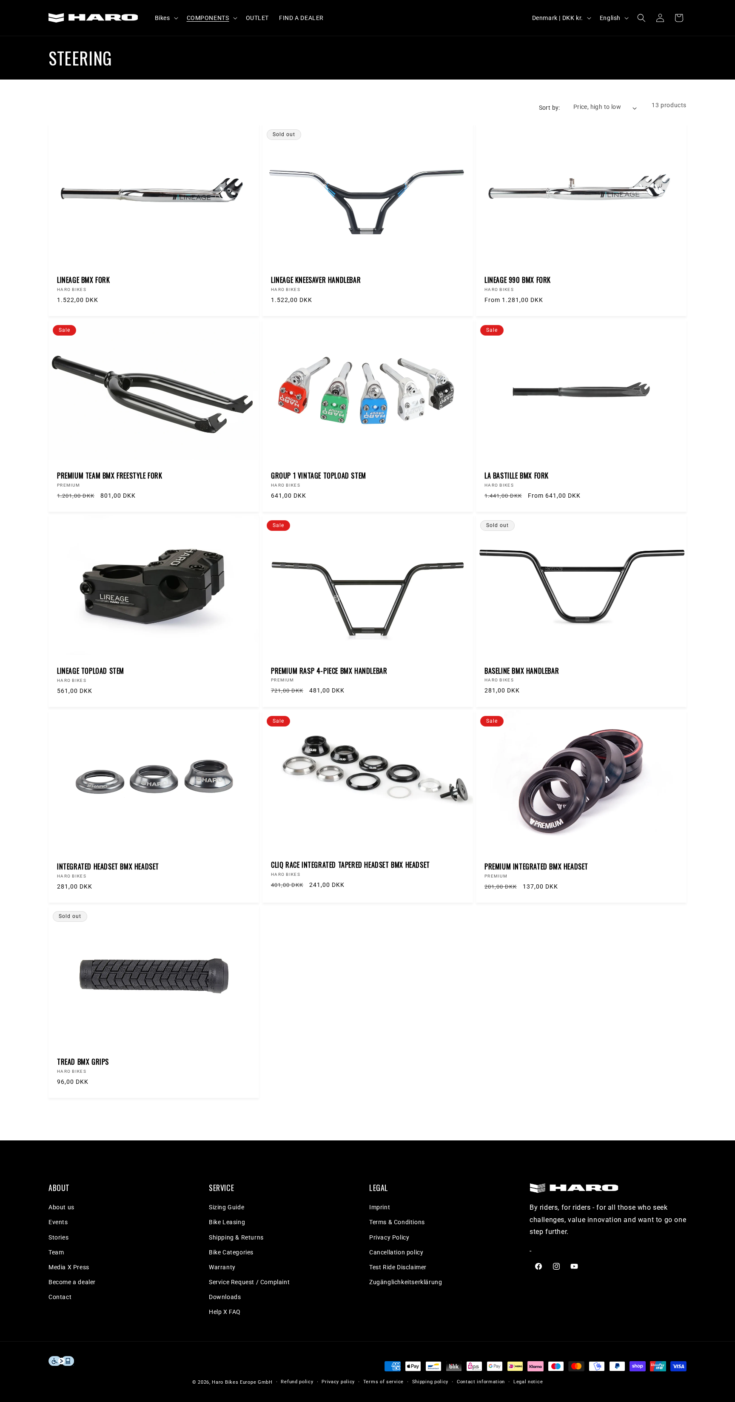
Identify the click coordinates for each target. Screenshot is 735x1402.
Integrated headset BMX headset (108, 866)
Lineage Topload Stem (90, 671)
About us (61, 1207)
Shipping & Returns (236, 1237)
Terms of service (383, 1382)
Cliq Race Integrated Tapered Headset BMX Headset (350, 865)
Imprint (379, 1207)
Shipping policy (430, 1382)
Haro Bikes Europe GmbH (242, 1382)
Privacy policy (338, 1382)
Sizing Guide (226, 1207)
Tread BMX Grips (83, 1061)
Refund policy (297, 1382)
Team (56, 1252)
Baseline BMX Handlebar (521, 671)
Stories (58, 1237)
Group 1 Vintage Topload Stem (318, 475)
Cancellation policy (396, 1252)
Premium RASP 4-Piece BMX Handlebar (329, 671)
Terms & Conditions (397, 1222)
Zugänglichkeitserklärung (405, 1282)
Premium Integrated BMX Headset (536, 866)
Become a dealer (72, 1282)
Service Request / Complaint (249, 1282)
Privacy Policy (389, 1237)
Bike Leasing (227, 1222)
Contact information (481, 1382)
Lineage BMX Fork (83, 280)
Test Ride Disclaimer (398, 1267)
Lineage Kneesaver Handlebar (316, 280)
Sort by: (549, 107)
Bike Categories (231, 1252)
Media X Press (68, 1267)
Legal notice (528, 1382)
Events (58, 1222)
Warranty (222, 1267)
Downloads (225, 1297)
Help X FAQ (225, 1311)
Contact (59, 1297)
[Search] (641, 18)
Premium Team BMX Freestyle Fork (109, 475)
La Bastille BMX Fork (516, 475)
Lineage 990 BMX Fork (517, 280)
